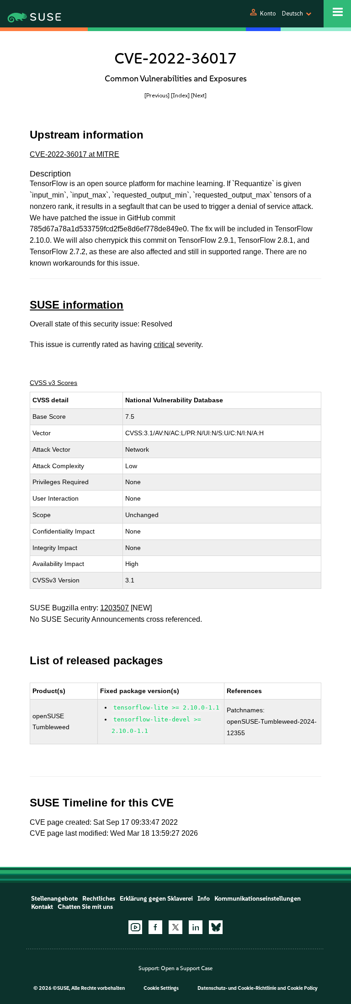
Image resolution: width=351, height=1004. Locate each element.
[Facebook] (155, 927)
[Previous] (157, 95)
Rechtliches (98, 899)
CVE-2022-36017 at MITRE (74, 154)
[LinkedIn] (195, 927)
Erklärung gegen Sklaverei (156, 899)
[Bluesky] (216, 927)
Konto (268, 13)
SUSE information (76, 305)
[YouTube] (135, 927)
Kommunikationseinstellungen (257, 899)
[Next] (199, 95)
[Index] (180, 95)
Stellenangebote (54, 899)
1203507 (114, 608)
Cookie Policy (302, 988)
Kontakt (42, 907)
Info (203, 899)
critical (164, 344)
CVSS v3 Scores (53, 382)
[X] (175, 927)
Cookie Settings (161, 988)
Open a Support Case (187, 968)
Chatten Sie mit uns (85, 907)
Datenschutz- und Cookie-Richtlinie (237, 988)
